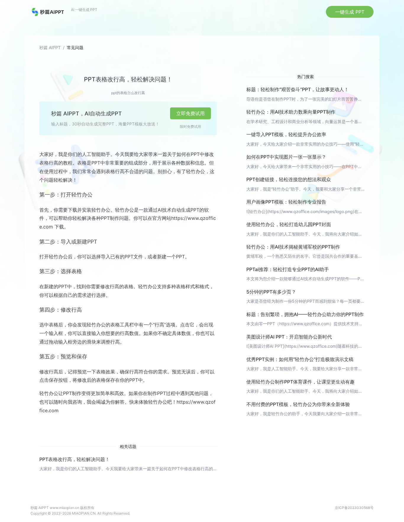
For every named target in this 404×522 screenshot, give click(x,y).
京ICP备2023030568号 (354, 507)
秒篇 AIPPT (50, 47)
